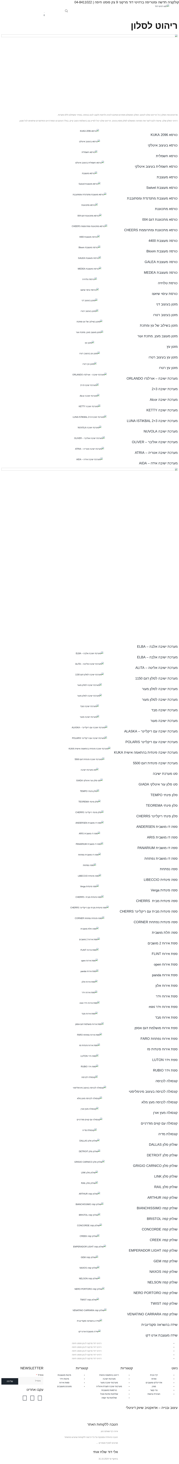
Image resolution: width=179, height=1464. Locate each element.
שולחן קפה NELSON (163, 1282)
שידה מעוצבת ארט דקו (162, 1335)
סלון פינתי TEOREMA (162, 805)
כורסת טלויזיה (168, 283)
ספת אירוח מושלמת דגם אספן (156, 1028)
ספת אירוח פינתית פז (162, 1049)
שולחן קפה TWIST (164, 1303)
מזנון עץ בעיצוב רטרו (163, 357)
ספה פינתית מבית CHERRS (157, 901)
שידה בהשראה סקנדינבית (159, 1325)
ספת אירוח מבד (166, 1017)
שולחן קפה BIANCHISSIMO (157, 1208)
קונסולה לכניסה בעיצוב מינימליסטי (153, 1091)
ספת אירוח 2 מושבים (163, 943)
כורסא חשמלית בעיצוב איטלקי (156, 166)
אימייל (40, 1375)
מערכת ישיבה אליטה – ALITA (156, 668)
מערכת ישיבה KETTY (162, 410)
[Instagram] (32, 1398)
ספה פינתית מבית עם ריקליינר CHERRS (149, 911)
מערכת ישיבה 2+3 (165, 389)
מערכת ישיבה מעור (164, 721)
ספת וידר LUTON (165, 1060)
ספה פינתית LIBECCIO (161, 880)
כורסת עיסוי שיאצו (165, 294)
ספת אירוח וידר (167, 996)
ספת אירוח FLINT (165, 954)
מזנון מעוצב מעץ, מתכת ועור (157, 336)
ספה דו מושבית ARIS (162, 837)
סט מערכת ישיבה (165, 773)
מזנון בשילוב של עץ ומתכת (159, 325)
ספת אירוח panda (165, 975)
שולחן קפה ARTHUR (162, 1197)
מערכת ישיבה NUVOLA (161, 431)
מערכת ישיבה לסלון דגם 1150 (156, 678)
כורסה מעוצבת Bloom (162, 251)
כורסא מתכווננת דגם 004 (160, 219)
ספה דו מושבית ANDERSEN (157, 827)
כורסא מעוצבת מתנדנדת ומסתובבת (152, 198)
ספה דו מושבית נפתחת (161, 858)
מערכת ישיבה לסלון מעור (160, 689)
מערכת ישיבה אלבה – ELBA (157, 646)
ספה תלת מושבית (165, 932)
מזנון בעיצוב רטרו (165, 315)
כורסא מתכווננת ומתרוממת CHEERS (151, 230)
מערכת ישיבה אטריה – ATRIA (156, 453)
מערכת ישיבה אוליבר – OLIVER (155, 442)
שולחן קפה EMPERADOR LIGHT (153, 1250)
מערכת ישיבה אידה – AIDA (158, 463)
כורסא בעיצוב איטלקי (163, 145)
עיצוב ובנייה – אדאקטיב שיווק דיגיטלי (152, 1408)
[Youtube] (24, 1398)
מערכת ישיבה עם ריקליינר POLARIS (151, 742)
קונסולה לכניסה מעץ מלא (160, 1102)
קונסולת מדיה (168, 1134)
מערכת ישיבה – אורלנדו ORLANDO (152, 378)
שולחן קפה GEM (166, 1261)
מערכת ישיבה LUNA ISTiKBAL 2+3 (152, 421)
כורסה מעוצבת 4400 (163, 241)
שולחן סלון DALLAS (163, 1144)
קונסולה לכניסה (167, 1081)
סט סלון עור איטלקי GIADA (158, 784)
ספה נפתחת (169, 869)
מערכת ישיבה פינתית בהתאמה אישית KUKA (146, 752)
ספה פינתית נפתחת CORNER (156, 922)
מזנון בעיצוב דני (167, 304)
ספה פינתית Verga (164, 890)
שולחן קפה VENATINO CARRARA (152, 1314)
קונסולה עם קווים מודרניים (159, 1123)
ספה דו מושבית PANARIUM (157, 848)
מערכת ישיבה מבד (164, 710)
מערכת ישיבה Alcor (164, 399)
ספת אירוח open (166, 964)
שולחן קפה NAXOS (163, 1271)
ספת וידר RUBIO (165, 1070)
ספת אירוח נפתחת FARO (159, 1038)
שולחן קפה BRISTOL (162, 1219)
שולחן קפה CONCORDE (160, 1229)
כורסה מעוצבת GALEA (161, 262)
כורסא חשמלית (167, 156)
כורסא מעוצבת (167, 177)
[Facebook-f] (39, 1398)
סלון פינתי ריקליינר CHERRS (157, 816)
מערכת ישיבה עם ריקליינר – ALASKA (151, 731)
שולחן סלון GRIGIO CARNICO (155, 1166)
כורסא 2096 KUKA (164, 135)
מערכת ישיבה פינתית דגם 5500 (155, 763)
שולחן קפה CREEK (164, 1240)
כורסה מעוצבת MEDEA (161, 272)
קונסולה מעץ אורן (165, 1113)
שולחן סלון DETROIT (162, 1155)
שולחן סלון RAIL (166, 1187)
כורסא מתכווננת (166, 209)
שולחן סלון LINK (166, 1176)
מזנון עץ (172, 346)
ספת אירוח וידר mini (163, 1007)
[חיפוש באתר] (66, 11)
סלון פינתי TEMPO (164, 795)
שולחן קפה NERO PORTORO (156, 1293)
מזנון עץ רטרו (168, 368)
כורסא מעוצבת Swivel (162, 188)
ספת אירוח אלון (167, 985)
